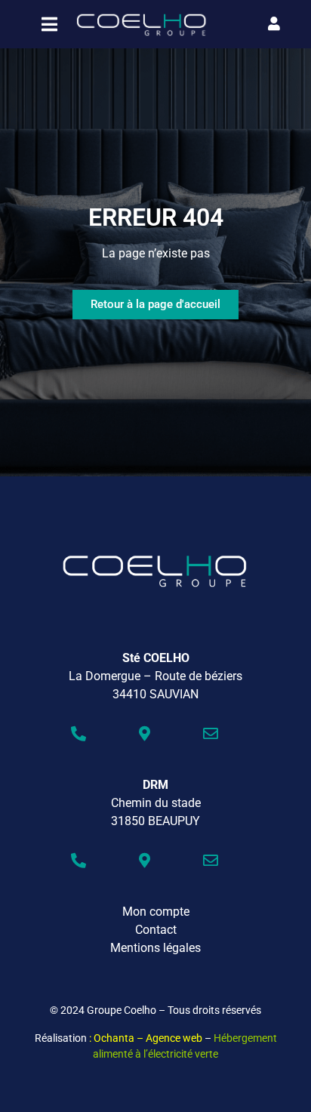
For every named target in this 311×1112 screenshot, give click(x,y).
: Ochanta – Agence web (145, 1038)
